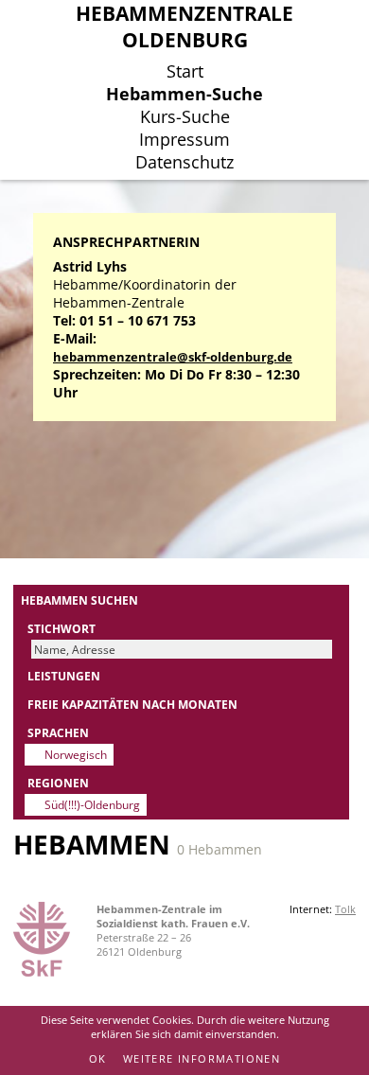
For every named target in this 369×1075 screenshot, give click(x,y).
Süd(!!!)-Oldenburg (92, 804)
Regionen (58, 782)
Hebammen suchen (79, 600)
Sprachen (58, 732)
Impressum (184, 139)
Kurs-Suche (185, 116)
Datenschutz (184, 161)
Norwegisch (75, 754)
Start (185, 71)
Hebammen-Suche (184, 93)
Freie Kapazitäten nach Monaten (132, 704)
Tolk (345, 909)
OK (98, 1058)
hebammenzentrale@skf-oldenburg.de (172, 357)
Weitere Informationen (201, 1058)
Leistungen (63, 675)
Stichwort (61, 628)
